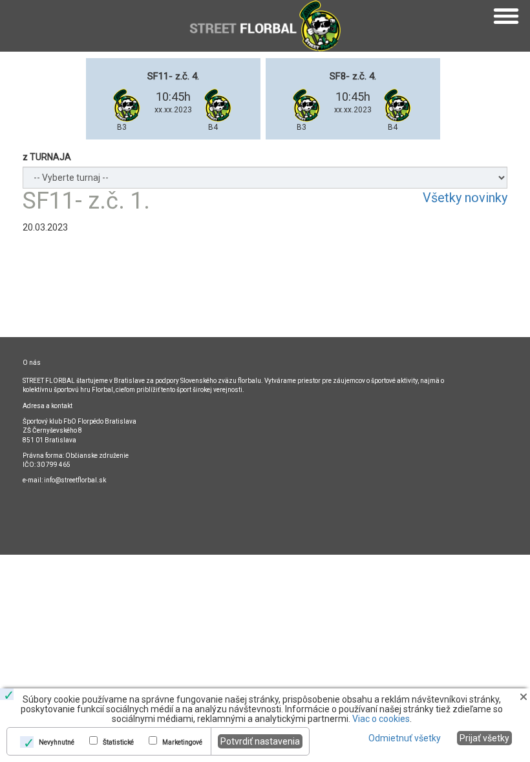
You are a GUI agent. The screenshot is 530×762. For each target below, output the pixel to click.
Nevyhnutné (56, 742)
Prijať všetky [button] (484, 738)
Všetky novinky (465, 197)
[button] (523, 696)
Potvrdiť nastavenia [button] (260, 741)
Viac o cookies (381, 719)
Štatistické (118, 742)
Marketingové (182, 742)
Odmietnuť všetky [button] (404, 738)
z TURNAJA (47, 157)
